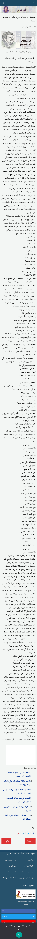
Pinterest (19, 833)
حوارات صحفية (10, 860)
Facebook (34, 833)
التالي (7, 841)
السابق (29, 841)
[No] (35, 931)
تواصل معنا (12, 872)
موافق (19, 934)
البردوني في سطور (27, 872)
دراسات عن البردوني (27, 27)
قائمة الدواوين (29, 866)
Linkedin (24, 833)
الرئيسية (31, 860)
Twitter (29, 833)
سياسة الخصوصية (9, 877)
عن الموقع (12, 866)
